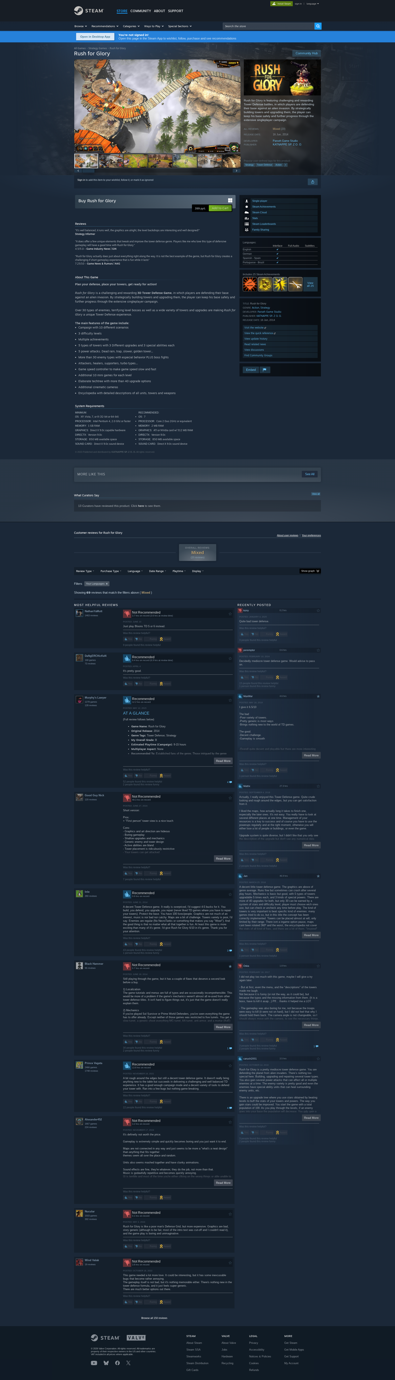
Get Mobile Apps (294, 1349)
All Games (80, 48)
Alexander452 (93, 1119)
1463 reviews (91, 615)
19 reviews (90, 1264)
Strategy (249, 165)
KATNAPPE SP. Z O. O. (287, 144)
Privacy (253, 1342)
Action (278, 165)
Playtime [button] (178, 571)
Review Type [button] (84, 571)
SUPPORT (175, 11)
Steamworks (193, 1356)
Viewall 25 (310, 284)
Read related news (255, 344)
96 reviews (90, 968)
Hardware (227, 1356)
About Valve (229, 1342)
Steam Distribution (197, 1363)
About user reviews (287, 535)
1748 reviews (91, 1071)
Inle (87, 891)
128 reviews (91, 705)
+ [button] (285, 165)
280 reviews (91, 896)
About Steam (194, 1342)
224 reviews (91, 1127)
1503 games (91, 1215)
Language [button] (134, 571)
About (159, 11)
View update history (255, 338)
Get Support (291, 1356)
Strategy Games (97, 48)
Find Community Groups (258, 355)
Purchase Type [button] (110, 571)
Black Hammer (94, 963)
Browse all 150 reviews (154, 1318)
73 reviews (90, 663)
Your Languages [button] (95, 583)
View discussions (254, 349)
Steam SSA (193, 1349)
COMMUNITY (140, 11)
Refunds (254, 1370)
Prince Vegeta (93, 1063)
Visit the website (254, 327)
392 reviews (91, 1219)
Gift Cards (192, 1370)
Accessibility (256, 1349)
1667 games (91, 1123)
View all (315, 494)
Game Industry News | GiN (101, 248)
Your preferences (311, 535)
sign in (298, 3)
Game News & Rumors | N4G (103, 263)
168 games (90, 660)
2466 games (91, 1067)
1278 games (91, 702)
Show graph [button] (308, 571)
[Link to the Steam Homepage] (89, 14)
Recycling (227, 1363)
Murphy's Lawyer (95, 697)
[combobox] (269, 26)
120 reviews (91, 799)
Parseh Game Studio (285, 140)
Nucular (90, 1211)
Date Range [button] (156, 571)
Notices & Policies (260, 1356)
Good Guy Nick (94, 795)
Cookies (254, 1363)
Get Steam (290, 1342)
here (141, 505)
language (311, 3)
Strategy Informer (85, 234)
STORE (122, 11)
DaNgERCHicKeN (95, 655)
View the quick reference (259, 333)
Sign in (81, 180)
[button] (80, 26)
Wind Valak (92, 1260)
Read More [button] (223, 761)
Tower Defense (264, 165)
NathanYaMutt (93, 611)
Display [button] (196, 571)
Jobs (224, 1349)
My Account (291, 1363)
